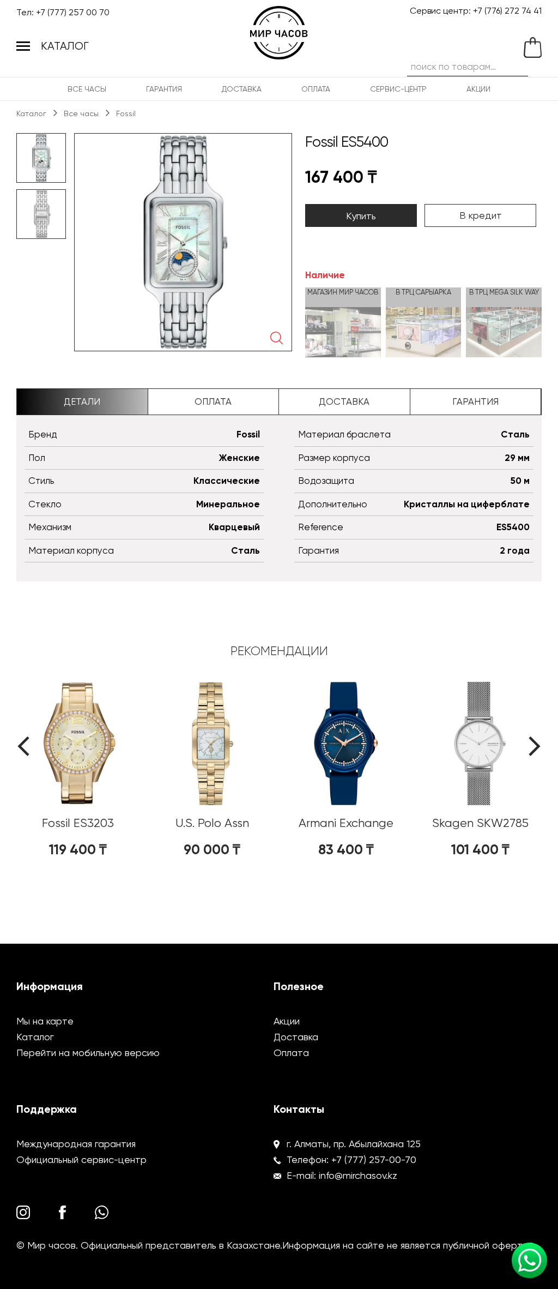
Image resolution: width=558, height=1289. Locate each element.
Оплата (315, 89)
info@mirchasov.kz (358, 1175)
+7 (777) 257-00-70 (373, 1159)
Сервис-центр (398, 89)
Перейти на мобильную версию (88, 1052)
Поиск (518, 65)
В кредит (480, 215)
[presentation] (23, 746)
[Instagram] (23, 1212)
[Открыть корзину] (530, 47)
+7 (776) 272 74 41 (507, 10)
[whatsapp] (101, 1212)
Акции (478, 89)
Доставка (242, 89)
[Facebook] (65, 1212)
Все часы (87, 89)
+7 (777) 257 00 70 (73, 12)
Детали (82, 401)
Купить (361, 215)
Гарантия (164, 89)
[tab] (82, 402)
